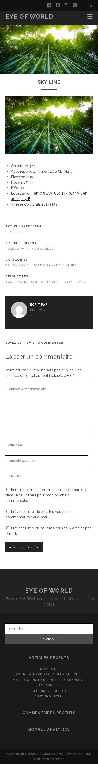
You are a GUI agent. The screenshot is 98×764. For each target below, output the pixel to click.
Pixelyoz (38, 310)
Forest (53, 282)
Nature (70, 265)
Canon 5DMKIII (18, 265)
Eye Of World (29, 16)
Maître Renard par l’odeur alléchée (48, 674)
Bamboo (37, 282)
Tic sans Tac (49, 668)
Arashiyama (16, 282)
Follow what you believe (29, 248)
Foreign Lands (47, 265)
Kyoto (81, 282)
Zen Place (14, 232)
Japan (68, 282)
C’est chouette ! (49, 696)
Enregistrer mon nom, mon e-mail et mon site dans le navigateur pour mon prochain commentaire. (46, 495)
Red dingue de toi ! (49, 691)
